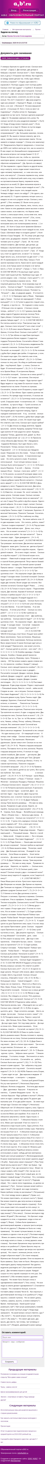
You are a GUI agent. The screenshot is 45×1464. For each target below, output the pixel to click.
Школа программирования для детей (14, 1392)
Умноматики (15, 1461)
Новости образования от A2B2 (24, 23)
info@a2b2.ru (23, 1453)
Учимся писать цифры (8, 1382)
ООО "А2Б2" (33, 1459)
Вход (13, 10)
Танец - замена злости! (9, 1387)
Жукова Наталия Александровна (19, 36)
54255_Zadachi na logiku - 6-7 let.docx (15, 58)
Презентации (5, 1426)
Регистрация (29, 10)
